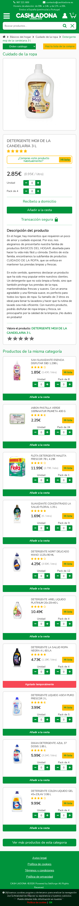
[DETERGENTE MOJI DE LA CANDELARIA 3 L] (39, 94)
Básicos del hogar (20, 37)
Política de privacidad (39, 877)
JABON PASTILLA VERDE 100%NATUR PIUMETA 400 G (48, 409)
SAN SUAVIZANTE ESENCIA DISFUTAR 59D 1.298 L (47, 361)
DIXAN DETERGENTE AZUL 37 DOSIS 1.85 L (49, 745)
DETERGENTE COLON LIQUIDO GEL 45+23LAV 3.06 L (52, 792)
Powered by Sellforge (46, 883)
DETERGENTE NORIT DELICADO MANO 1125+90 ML (50, 553)
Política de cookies (39, 864)
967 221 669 (22, 2)
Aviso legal (39, 858)
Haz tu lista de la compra (59, 46)
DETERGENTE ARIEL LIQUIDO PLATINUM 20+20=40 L (48, 601)
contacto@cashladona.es (59, 2)
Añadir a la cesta (39, 210)
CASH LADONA (18, 883)
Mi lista (65, 160)
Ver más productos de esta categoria (39, 842)
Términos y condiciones (39, 870)
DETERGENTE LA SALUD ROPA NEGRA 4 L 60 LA (49, 649)
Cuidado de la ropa (47, 37)
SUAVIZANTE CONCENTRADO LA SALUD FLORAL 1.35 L (51, 505)
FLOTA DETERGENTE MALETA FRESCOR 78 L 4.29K (48, 457)
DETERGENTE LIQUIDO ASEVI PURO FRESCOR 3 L (52, 697)
